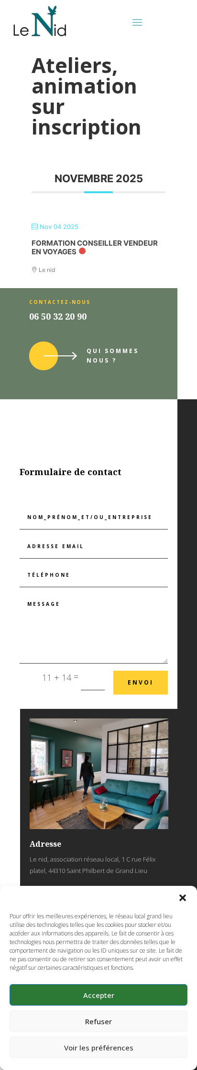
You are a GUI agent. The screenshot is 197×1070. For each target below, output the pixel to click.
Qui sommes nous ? (113, 355)
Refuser (98, 1021)
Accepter (98, 995)
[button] (182, 898)
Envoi (140, 682)
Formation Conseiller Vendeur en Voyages (95, 247)
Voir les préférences (98, 1047)
